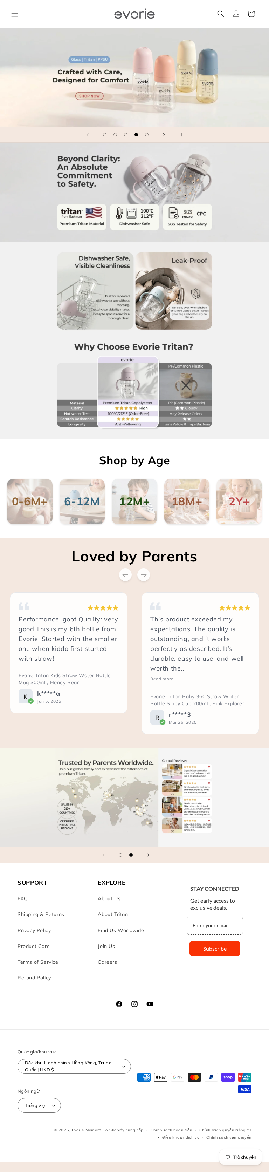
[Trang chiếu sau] (164, 134)
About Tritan (113, 914)
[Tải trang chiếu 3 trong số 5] (125, 134)
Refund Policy (34, 978)
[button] (14, 13)
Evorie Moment (86, 1129)
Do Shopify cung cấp (123, 1129)
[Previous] (125, 574)
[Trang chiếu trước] (87, 134)
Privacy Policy (34, 930)
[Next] (143, 574)
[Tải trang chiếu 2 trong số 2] (131, 855)
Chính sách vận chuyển (228, 1137)
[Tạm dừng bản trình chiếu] (181, 134)
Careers (107, 962)
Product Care (34, 946)
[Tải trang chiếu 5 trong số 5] (147, 134)
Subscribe (215, 948)
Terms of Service (38, 962)
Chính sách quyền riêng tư (225, 1129)
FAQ (23, 898)
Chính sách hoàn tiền (171, 1129)
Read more (61, 678)
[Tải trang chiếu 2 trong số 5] (115, 134)
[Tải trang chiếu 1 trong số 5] (104, 134)
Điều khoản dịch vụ (181, 1137)
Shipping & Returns (41, 914)
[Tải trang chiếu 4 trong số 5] (136, 134)
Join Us (106, 946)
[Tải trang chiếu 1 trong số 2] (120, 855)
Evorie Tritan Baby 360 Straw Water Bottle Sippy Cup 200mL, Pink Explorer (96, 700)
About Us (109, 898)
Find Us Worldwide (121, 930)
